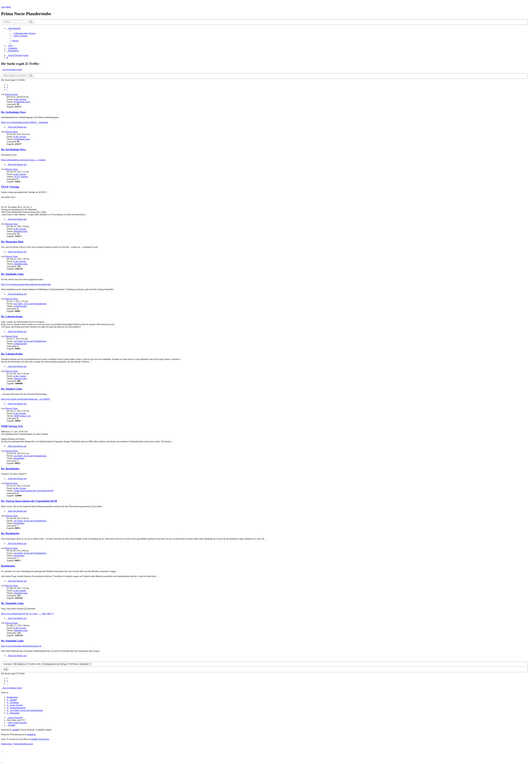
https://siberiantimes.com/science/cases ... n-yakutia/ (23, 160)
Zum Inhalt (6, 7)
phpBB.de (31, 734)
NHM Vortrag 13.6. (22, 416)
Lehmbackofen (20, 306)
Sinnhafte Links (21, 264)
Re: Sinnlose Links (11, 388)
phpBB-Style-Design (40, 739)
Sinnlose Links (20, 378)
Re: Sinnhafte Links (12, 274)
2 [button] (7, 87)
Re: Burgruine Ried (12, 241)
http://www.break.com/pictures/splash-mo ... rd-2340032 (25, 399)
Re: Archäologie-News (13, 112)
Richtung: (74, 664)
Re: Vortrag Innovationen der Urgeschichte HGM (29, 501)
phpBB (15, 730)
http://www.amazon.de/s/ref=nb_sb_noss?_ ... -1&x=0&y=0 (27, 613)
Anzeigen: (8, 664)
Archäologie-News (22, 102)
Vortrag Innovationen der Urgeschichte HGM (33, 490)
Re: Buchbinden (10, 468)
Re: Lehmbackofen (12, 316)
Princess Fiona (11, 94)
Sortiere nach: (35, 664)
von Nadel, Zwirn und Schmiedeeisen (30, 303)
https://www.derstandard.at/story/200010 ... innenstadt (24, 122)
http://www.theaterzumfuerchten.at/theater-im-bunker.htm (26, 284)
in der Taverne (20, 99)
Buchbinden (19, 458)
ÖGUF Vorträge (21, 176)
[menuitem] (23, 33)
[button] (7, 89)
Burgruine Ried (20, 231)
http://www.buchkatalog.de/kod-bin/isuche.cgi (21, 646)
